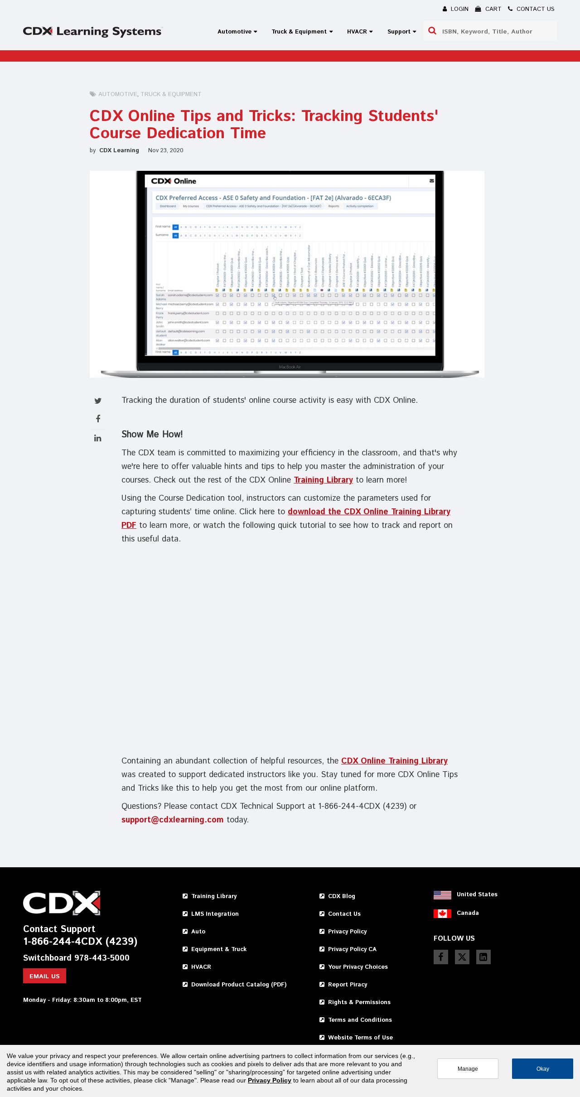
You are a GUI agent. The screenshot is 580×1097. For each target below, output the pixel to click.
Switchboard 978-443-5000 (76, 958)
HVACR (201, 967)
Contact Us (344, 914)
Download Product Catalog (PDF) (238, 985)
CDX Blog (341, 896)
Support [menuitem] (399, 32)
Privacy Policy (347, 932)
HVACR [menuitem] (357, 32)
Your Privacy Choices (358, 967)
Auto (198, 932)
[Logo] (93, 32)
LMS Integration (215, 914)
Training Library (323, 480)
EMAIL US (44, 976)
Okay (542, 1069)
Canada (468, 913)
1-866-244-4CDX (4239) (80, 942)
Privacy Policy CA (352, 949)
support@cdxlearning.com (172, 820)
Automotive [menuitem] (234, 32)
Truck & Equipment (171, 94)
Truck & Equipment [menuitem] (299, 32)
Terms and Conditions (360, 1020)
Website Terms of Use (360, 1038)
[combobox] (489, 31)
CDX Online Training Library (394, 761)
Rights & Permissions (359, 1002)
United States (477, 894)
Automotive (117, 94)
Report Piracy (347, 985)
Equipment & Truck (218, 949)
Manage (468, 1069)
